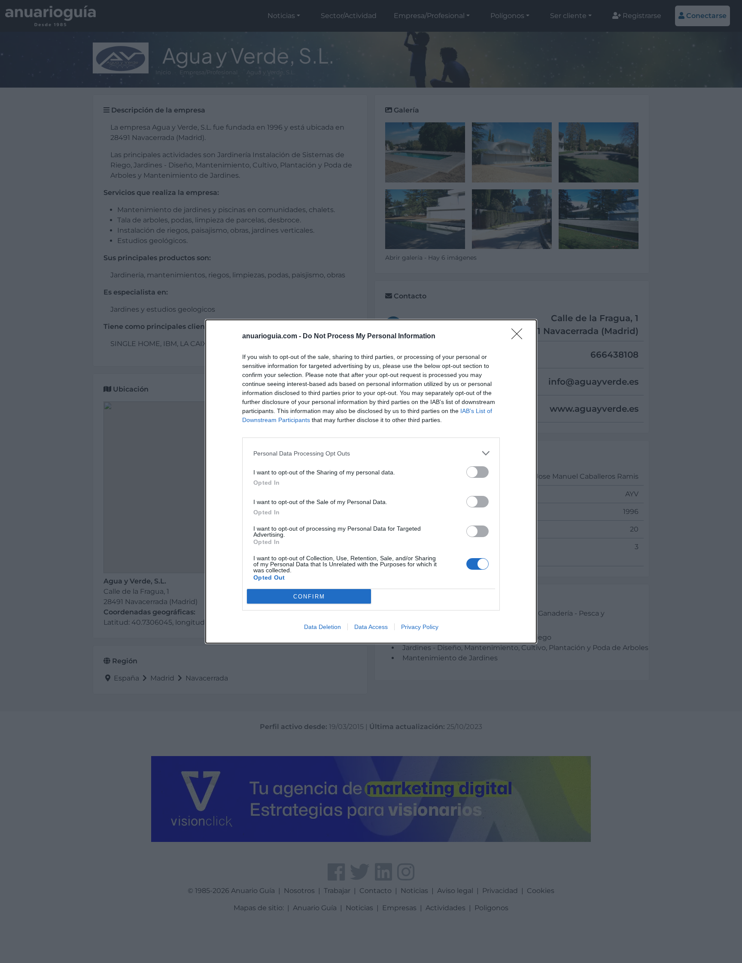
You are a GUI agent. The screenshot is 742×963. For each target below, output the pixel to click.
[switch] (477, 472)
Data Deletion (322, 626)
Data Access (371, 626)
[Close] (519, 336)
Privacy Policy (419, 626)
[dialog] (371, 481)
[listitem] (371, 453)
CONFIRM (309, 596)
